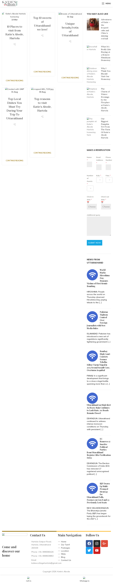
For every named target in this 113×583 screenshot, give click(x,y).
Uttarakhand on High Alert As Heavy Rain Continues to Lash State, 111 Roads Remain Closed (99, 409)
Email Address (98, 160)
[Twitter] (89, 550)
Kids (98, 175)
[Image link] (14, 537)
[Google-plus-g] (104, 543)
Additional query (93, 215)
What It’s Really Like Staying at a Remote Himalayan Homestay (106, 53)
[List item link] (42, 551)
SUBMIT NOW (94, 242)
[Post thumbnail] (93, 29)
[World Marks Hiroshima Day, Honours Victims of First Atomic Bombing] (92, 274)
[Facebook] (89, 543)
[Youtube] (96, 550)
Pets (108, 175)
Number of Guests (89, 179)
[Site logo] (10, 3)
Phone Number (108, 160)
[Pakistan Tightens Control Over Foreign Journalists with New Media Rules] (92, 316)
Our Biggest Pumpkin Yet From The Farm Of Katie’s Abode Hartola (105, 128)
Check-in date (90, 198)
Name (89, 158)
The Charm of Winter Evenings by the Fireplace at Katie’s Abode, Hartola (105, 100)
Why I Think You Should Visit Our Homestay (105, 73)
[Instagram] (96, 543)
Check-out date (105, 198)
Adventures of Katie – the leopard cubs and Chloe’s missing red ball (106, 29)
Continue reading (14, 81)
